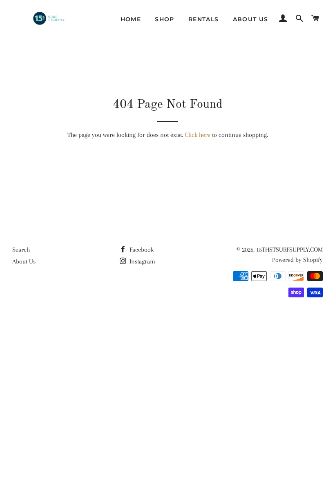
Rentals (203, 19)
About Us (250, 19)
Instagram (141, 261)
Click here (197, 134)
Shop (164, 19)
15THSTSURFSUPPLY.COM (289, 249)
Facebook (141, 249)
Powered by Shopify (297, 259)
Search (21, 249)
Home (131, 19)
